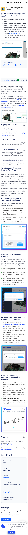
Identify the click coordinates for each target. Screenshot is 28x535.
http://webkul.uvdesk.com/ (9, 445)
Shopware (6, 477)
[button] (2, 2)
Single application (8, 492)
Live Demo (8, 65)
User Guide (20, 65)
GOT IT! (11, 532)
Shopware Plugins (6, 449)
